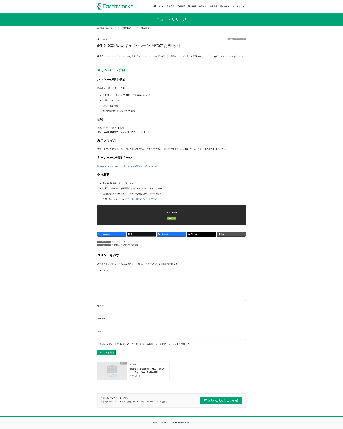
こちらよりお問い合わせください (141, 199)
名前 (100, 306)
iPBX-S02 (134, 245)
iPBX (125, 245)
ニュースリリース (237, 39)
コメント (102, 270)
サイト (100, 331)
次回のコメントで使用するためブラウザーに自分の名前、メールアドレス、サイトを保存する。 (145, 344)
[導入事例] (112, 371)
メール (101, 318)
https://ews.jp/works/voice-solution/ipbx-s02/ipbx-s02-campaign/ (127, 166)
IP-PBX (117, 245)
